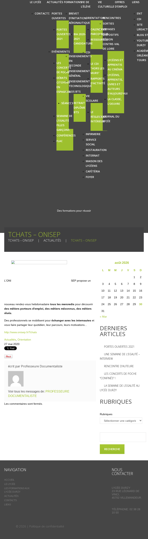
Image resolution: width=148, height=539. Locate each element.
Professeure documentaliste (41, 366)
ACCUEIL (9, 480)
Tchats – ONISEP (21, 240)
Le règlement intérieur (99, 116)
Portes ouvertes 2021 (119, 346)
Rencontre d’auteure (119, 366)
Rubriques (106, 414)
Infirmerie (93, 134)
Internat (93, 155)
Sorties (108, 23)
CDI (88, 52)
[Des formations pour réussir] (9, 526)
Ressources (99, 39)
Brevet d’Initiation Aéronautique (79, 18)
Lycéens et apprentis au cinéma (115, 64)
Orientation (95, 18)
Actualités (52, 240)
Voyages (109, 29)
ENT (139, 13)
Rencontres (112, 18)
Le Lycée (9, 484)
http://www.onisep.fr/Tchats (20, 332)
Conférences (66, 135)
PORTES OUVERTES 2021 (63, 34)
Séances (67, 103)
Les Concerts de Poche (63, 67)
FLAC (59, 141)
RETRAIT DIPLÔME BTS (79, 107)
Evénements (61, 51)
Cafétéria (93, 171)
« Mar (103, 316)
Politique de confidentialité (46, 526)
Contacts (42, 13)
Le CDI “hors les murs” (97, 68)
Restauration (96, 150)
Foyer (90, 177)
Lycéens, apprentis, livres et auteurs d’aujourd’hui (118, 84)
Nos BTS (75, 91)
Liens (7, 504)
